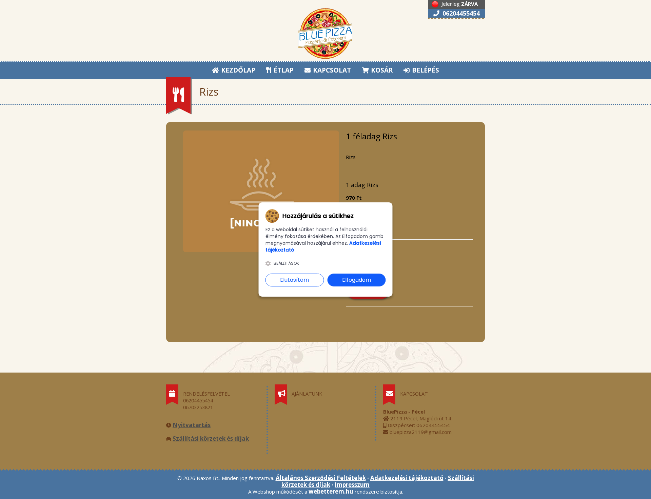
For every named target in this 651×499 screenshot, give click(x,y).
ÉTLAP (283, 70)
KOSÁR (381, 70)
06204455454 (460, 13)
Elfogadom (356, 280)
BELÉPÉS (424, 70)
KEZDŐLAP (237, 70)
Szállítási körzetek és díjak (211, 438)
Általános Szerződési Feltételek (321, 478)
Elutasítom (294, 280)
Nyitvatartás (192, 425)
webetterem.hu (331, 491)
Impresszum (352, 484)
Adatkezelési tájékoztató (406, 478)
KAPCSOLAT (331, 70)
